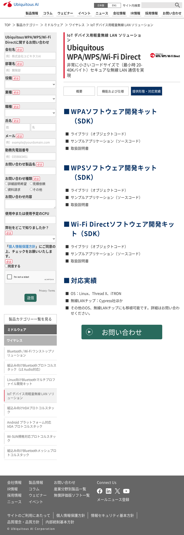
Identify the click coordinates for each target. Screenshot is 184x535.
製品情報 (36, 482)
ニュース (14, 501)
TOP (7, 24)
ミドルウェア (53, 24)
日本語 (100, 5)
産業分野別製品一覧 (70, 488)
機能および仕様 (113, 91)
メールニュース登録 (113, 499)
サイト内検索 (131, 5)
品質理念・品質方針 (23, 521)
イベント (36, 501)
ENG (114, 5)
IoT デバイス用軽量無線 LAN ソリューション (121, 24)
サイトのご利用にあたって (28, 515)
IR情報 (12, 488)
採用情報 (14, 495)
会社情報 (14, 482)
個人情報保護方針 (70, 515)
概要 (79, 91)
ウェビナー (38, 495)
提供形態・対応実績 (146, 91)
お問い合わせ (122, 332)
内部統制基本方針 (60, 521)
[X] (119, 490)
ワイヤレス (77, 24)
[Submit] (177, 5)
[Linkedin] (110, 490)
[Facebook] (101, 490)
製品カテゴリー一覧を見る (30, 319)
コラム (34, 488)
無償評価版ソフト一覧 (72, 495)
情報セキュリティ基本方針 (112, 515)
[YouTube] (126, 490)
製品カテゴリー (27, 24)
